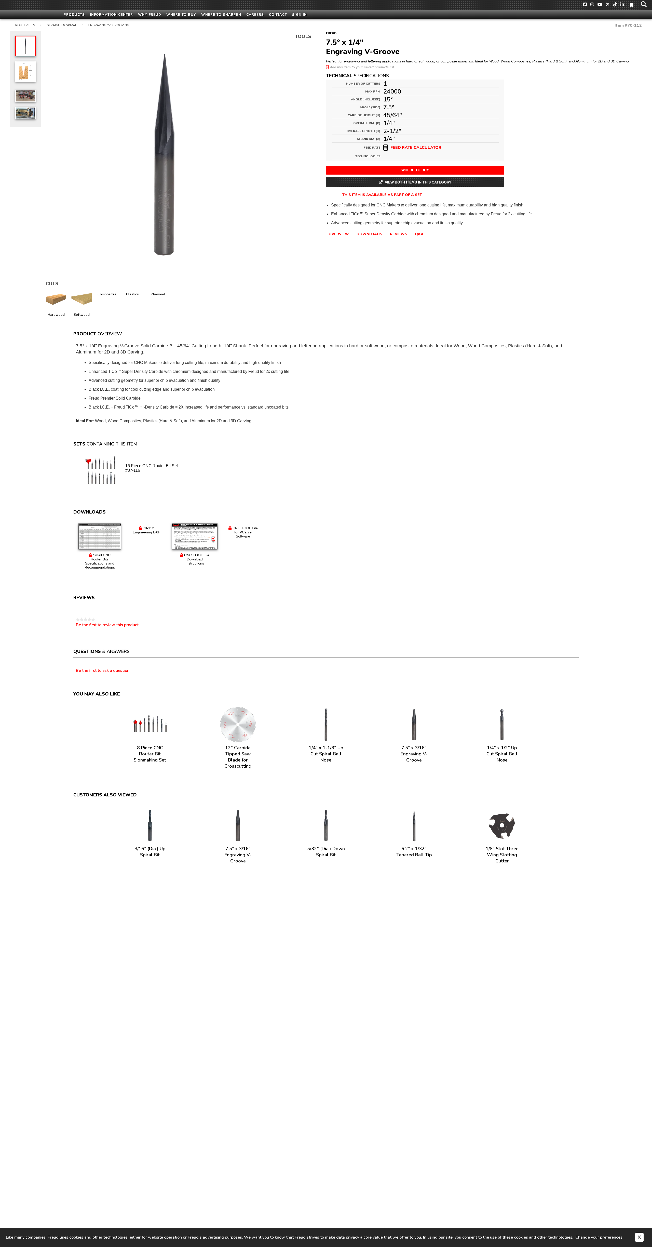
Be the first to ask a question (102, 670)
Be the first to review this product (107, 625)
